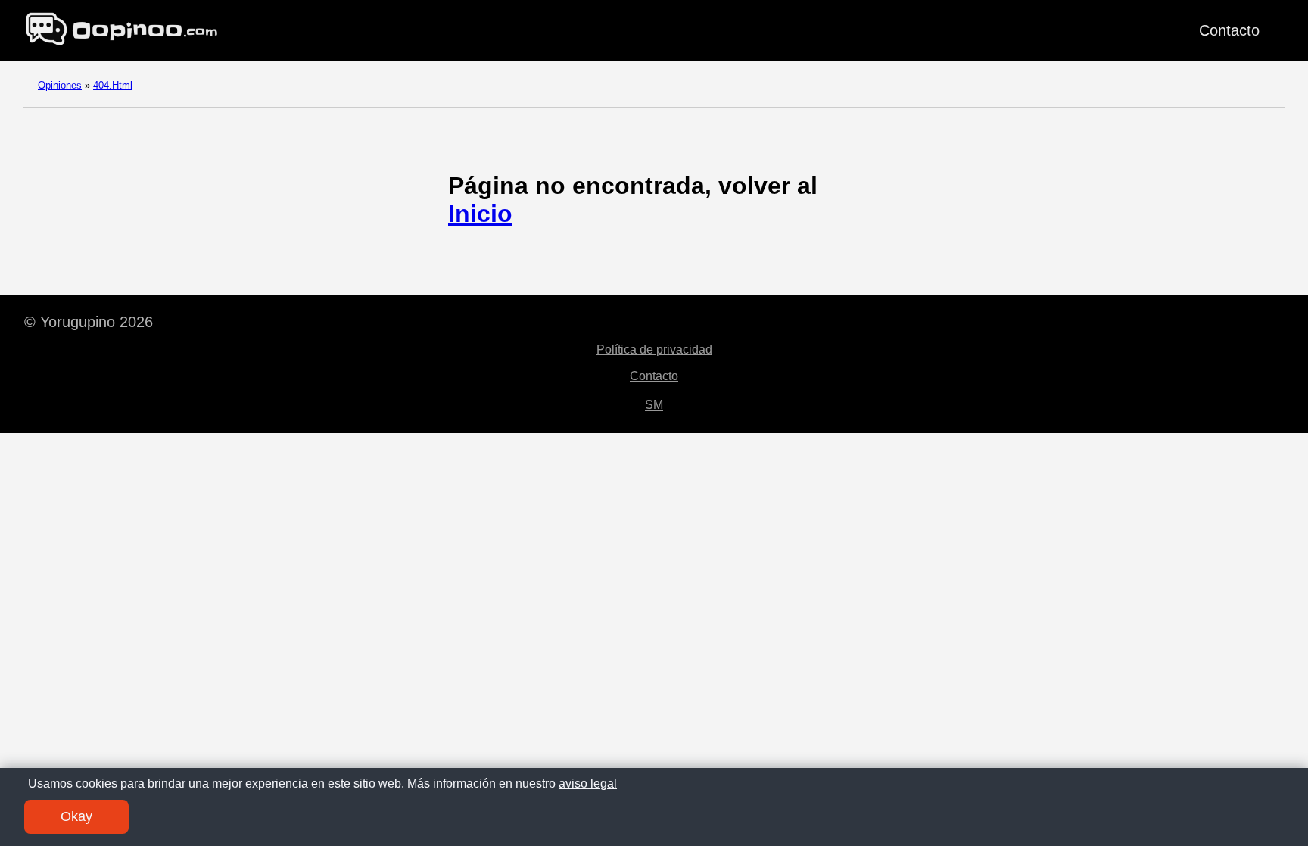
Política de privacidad (654, 349)
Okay (76, 816)
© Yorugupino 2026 (88, 322)
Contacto (1229, 30)
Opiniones (60, 85)
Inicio (480, 213)
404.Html (112, 85)
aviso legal (588, 783)
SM (654, 404)
